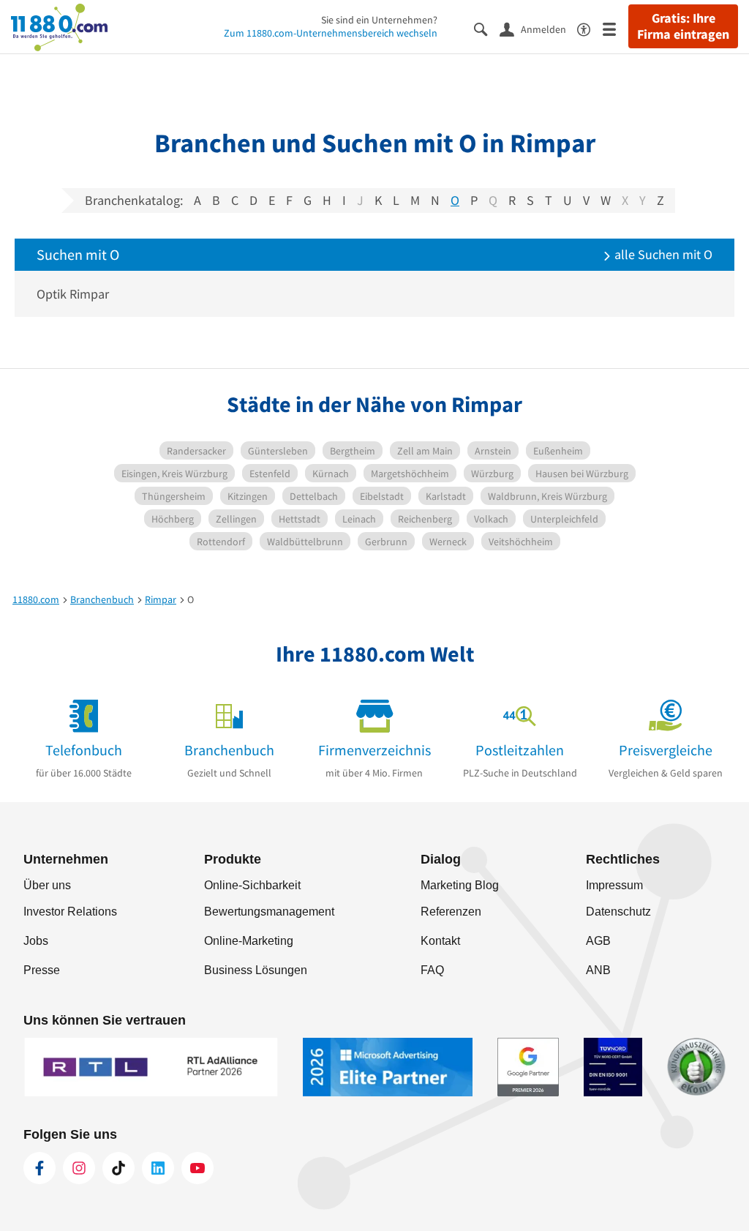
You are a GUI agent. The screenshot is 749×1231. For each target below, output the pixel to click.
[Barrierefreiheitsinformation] (590, 28)
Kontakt (440, 941)
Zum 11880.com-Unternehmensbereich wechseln (330, 33)
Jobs (35, 941)
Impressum (614, 885)
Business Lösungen (255, 970)
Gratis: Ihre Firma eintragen (683, 26)
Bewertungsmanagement (269, 911)
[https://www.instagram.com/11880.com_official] (79, 1168)
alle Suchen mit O (661, 254)
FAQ (432, 970)
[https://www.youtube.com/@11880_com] (197, 1168)
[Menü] (615, 28)
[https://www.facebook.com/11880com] (39, 1168)
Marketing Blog (460, 885)
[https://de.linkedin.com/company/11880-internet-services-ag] (158, 1168)
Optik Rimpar (73, 293)
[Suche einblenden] (487, 28)
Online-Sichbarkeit (252, 885)
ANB (598, 970)
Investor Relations (70, 911)
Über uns (47, 885)
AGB (598, 941)
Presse (41, 970)
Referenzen (451, 911)
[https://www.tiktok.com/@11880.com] (118, 1168)
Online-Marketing (248, 941)
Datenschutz (618, 911)
